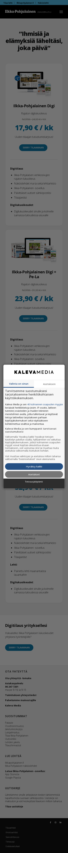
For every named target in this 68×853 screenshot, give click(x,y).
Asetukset (34, 474)
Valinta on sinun (18, 383)
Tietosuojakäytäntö (34, 482)
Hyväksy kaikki (34, 466)
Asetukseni (49, 384)
